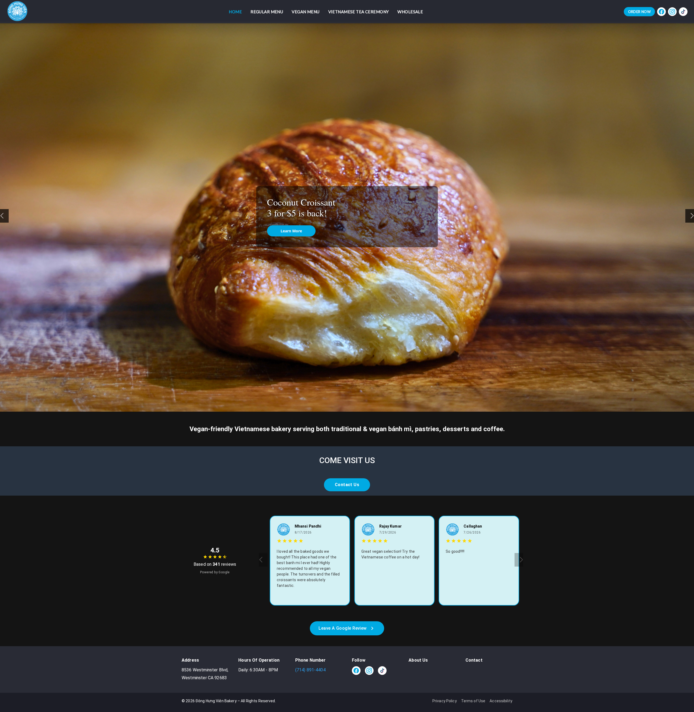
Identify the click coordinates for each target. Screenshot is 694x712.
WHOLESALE (410, 11)
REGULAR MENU (266, 11)
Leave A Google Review (343, 628)
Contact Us (347, 484)
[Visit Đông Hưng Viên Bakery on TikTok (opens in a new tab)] (683, 11)
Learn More (291, 229)
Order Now (639, 11)
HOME (235, 11)
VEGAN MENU (305, 11)
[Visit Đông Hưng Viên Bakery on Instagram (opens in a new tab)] (672, 11)
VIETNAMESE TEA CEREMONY (358, 11)
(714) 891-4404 (310, 669)
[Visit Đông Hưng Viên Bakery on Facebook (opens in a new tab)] (661, 11)
